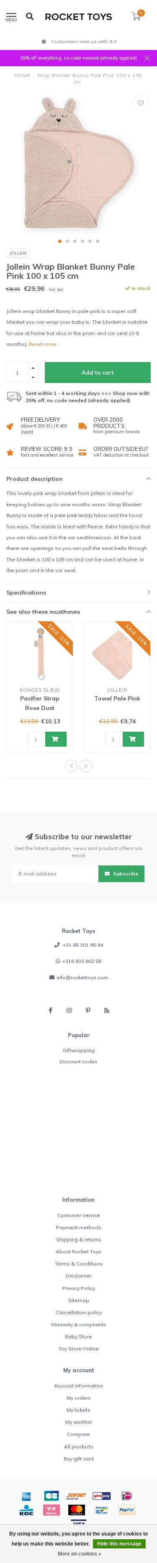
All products (78, 1446)
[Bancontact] (101, 1510)
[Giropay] (101, 1496)
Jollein (18, 253)
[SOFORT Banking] (76, 1496)
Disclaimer (79, 1276)
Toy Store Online (79, 1348)
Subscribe (125, 873)
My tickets (78, 1410)
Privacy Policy (78, 1288)
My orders (79, 1398)
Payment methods (78, 1227)
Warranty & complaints (78, 1324)
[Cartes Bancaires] (51, 1496)
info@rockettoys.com (82, 977)
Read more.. (44, 344)
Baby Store (78, 1336)
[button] (60, 241)
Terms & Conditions (79, 1263)
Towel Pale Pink (117, 698)
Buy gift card (79, 1458)
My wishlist (78, 1422)
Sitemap (78, 1300)
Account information (78, 1386)
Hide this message (119, 1544)
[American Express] (26, 1496)
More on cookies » (79, 1554)
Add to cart (98, 372)
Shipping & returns (78, 1239)
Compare (78, 1434)
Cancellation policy (79, 1312)
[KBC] (26, 1510)
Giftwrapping (79, 1050)
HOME (23, 75)
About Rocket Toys (78, 1251)
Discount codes (78, 1061)
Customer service (78, 1215)
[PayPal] (126, 1510)
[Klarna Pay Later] (51, 1510)
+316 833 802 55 (81, 961)
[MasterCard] (76, 1510)
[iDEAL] (126, 1496)
